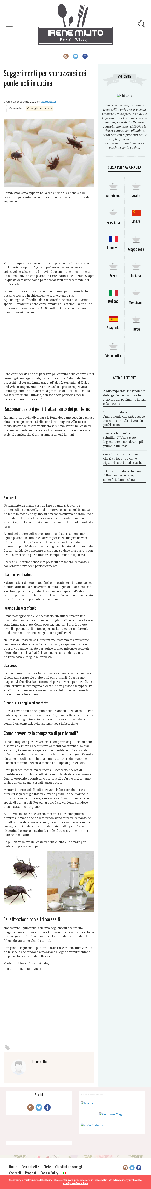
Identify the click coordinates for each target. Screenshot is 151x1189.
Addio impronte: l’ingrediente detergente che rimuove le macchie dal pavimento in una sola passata (124, 397)
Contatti (15, 1173)
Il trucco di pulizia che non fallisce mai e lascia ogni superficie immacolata (122, 475)
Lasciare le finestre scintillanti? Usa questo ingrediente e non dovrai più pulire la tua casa (123, 440)
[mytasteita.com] (93, 1125)
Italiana (113, 301)
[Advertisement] (49, 232)
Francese (113, 248)
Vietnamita (113, 356)
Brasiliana (113, 223)
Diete (47, 1167)
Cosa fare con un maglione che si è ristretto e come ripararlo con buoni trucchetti (124, 459)
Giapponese (136, 249)
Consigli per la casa (39, 108)
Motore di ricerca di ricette (92, 1095)
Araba (136, 196)
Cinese (136, 221)
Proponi (30, 1173)
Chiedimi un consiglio (69, 1167)
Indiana (136, 276)
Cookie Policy (49, 1173)
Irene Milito (48, 101)
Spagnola (113, 328)
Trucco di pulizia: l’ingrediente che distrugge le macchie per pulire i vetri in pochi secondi (124, 419)
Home (13, 1167)
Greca (113, 276)
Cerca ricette (30, 1167)
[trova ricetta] (91, 1103)
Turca (136, 329)
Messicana (136, 303)
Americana (113, 196)
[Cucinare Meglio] (112, 1114)
